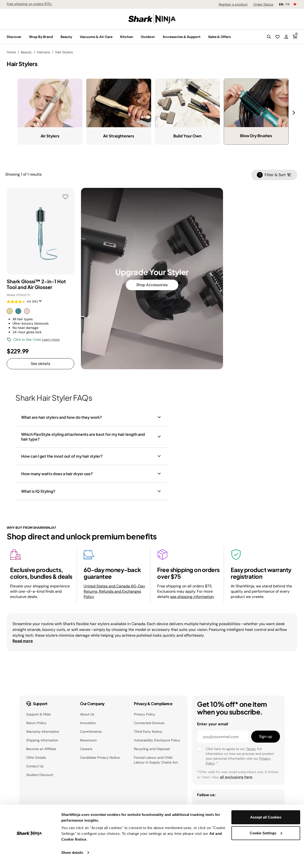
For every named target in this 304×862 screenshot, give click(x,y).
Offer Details (36, 757)
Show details (72, 852)
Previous (14, 109)
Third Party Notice (148, 731)
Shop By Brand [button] (41, 37)
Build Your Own (187, 135)
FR (287, 4)
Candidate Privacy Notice (100, 757)
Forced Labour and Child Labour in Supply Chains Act (156, 759)
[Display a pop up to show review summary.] (41, 302)
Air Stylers (50, 135)
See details (40, 363)
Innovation (88, 723)
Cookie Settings (263, 833)
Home (11, 52)
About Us (87, 714)
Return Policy (36, 723)
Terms (250, 749)
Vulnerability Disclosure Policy (157, 740)
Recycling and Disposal (152, 749)
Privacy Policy (144, 714)
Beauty (26, 52)
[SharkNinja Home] (152, 18)
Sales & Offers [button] (219, 37)
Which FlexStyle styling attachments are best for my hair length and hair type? (83, 437)
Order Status (263, 4)
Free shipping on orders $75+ (29, 4)
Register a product (233, 4)
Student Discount (39, 775)
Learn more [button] (51, 339)
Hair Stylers (64, 52)
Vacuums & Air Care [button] (96, 37)
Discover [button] (14, 37)
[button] (269, 36)
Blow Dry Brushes (256, 135)
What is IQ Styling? (38, 491)
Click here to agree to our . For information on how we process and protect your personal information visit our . (240, 756)
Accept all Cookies (265, 817)
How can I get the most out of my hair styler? (62, 456)
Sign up (265, 736)
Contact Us (34, 766)
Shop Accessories (152, 284)
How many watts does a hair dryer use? (57, 473)
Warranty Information (42, 731)
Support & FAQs (38, 714)
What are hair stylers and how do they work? (61, 417)
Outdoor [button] (148, 37)
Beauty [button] (66, 37)
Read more (22, 640)
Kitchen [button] (126, 37)
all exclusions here (236, 777)
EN (281, 4)
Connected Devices (149, 723)
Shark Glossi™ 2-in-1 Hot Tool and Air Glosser (36, 284)
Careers (86, 749)
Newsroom (88, 740)
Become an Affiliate (41, 749)
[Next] (294, 113)
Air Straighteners (118, 135)
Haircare (43, 52)
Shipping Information (42, 740)
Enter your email (212, 724)
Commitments (91, 731)
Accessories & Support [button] (181, 37)
